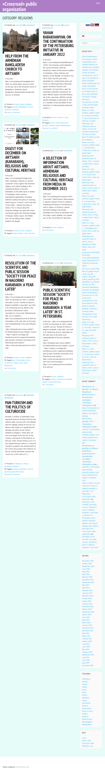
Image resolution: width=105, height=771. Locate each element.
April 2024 (86, 588)
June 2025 (86, 569)
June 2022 (86, 617)
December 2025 (88, 561)
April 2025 (86, 574)
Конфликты (87, 724)
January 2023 (87, 604)
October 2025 (87, 564)
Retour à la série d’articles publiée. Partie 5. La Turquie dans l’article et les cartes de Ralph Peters (90, 201)
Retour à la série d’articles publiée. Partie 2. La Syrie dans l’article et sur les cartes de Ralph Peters (90, 354)
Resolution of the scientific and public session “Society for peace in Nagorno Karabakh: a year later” (90, 507)
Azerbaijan (23, 469)
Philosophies (86, 708)
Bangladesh (23, 107)
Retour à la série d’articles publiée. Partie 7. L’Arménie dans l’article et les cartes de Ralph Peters (90, 147)
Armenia (15, 469)
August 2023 (86, 601)
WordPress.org (87, 746)
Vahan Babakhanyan (63, 125)
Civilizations (18, 464)
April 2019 (85, 663)
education (15, 110)
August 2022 (86, 614)
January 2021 (87, 639)
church (30, 107)
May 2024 (85, 585)
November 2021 (87, 631)
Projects (85, 714)
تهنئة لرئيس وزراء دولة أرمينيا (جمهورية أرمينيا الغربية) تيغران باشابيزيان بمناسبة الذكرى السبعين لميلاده (90, 273)
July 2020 (86, 644)
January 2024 (87, 593)
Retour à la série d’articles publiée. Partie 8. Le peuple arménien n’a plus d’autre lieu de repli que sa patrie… (90, 115)
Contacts (85, 682)
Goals (84, 692)
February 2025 (87, 577)
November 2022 (88, 606)
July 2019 (85, 657)
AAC (13, 360)
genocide (15, 472)
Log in (84, 738)
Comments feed (88, 743)
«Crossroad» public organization (20, 6)
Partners (85, 706)
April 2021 (85, 633)
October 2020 (87, 641)
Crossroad (30, 25)
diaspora (7, 110)
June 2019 (86, 660)
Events (22, 104)
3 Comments (49, 230)
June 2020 (86, 647)
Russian (45, 125)
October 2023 (87, 598)
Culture (16, 104)
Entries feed (86, 741)
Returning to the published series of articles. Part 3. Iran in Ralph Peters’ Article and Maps (90, 340)
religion (16, 363)
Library (84, 700)
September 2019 (88, 655)
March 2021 (86, 636)
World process (87, 719)
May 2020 (85, 649)
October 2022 (87, 609)
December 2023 (88, 596)
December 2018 (87, 665)
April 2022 (86, 620)
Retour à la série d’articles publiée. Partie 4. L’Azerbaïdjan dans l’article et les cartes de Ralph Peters (90, 228)
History (25, 464)
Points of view (62, 117)
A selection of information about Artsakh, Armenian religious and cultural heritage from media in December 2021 (90, 435)
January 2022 (87, 625)
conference (8, 363)
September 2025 (88, 566)
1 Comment (31, 233)
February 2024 (87, 590)
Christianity (20, 360)
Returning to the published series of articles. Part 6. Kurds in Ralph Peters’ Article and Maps (90, 188)
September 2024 (88, 582)
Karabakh (68, 379)
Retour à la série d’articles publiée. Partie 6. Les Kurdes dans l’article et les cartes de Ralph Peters (90, 174)
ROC (21, 363)
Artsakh (15, 107)
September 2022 (88, 612)
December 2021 (87, 628)
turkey (21, 472)
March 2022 (86, 623)
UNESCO (52, 125)
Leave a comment (13, 112)
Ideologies (8, 466)
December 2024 (88, 580)
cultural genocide (62, 123)
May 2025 (85, 572)
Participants (86, 703)
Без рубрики (87, 722)
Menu (98, 3)
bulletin (15, 233)
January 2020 (87, 652)
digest (20, 233)
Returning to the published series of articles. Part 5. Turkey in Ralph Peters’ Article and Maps (90, 214)
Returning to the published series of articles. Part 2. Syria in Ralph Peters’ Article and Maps (90, 367)
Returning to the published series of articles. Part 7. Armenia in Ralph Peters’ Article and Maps (90, 161)
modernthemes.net (22, 767)
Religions (29, 104)
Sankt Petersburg (54, 382)
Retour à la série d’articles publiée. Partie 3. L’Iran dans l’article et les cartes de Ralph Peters (90, 327)
